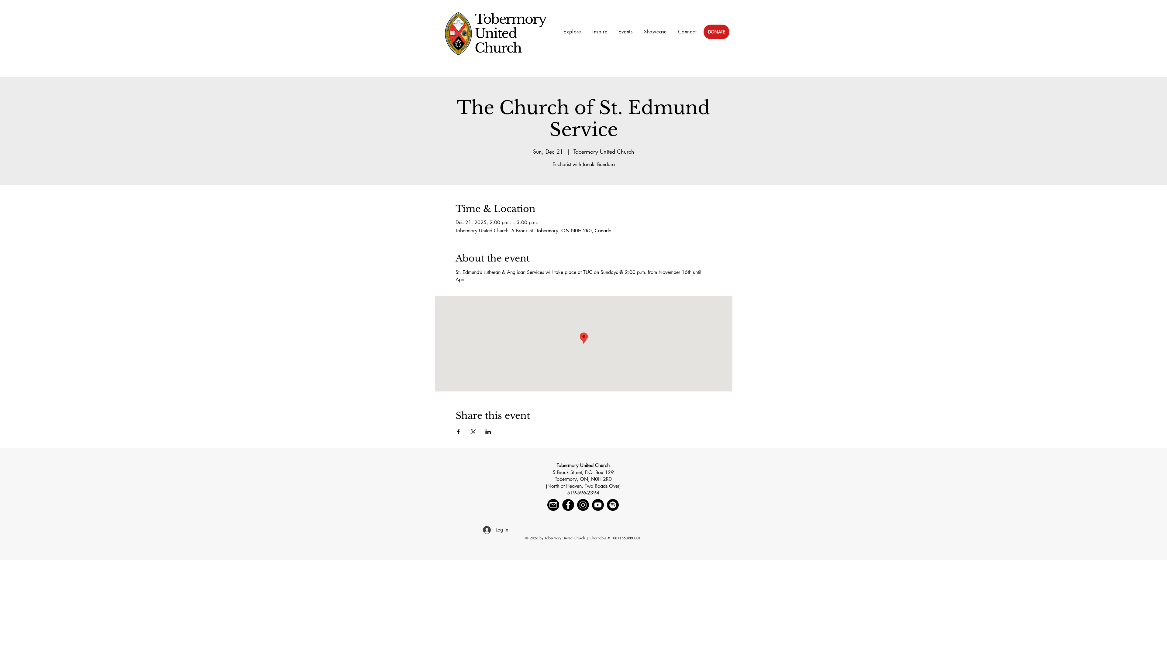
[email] (553, 505)
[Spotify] (613, 505)
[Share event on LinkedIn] (488, 431)
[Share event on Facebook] (458, 431)
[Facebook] (568, 505)
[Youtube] (598, 505)
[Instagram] (583, 505)
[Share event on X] (473, 431)
